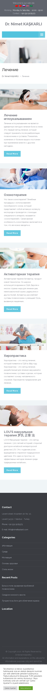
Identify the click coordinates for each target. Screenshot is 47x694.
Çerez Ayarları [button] (10, 688)
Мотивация (7, 558)
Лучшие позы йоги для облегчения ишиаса (20, 601)
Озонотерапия (15, 195)
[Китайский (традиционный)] (16, 6)
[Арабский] (31, 6)
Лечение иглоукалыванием (18, 117)
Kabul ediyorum (25, 688)
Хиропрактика (15, 356)
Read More (12, 154)
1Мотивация (7, 546)
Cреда (4, 552)
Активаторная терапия (22, 274)
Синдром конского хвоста (13, 595)
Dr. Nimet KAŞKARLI (23, 24)
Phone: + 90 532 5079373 (12, 524)
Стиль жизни (7, 569)
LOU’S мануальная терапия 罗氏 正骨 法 (19, 433)
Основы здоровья (10, 563)
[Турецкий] (20, 6)
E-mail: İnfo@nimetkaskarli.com (15, 530)
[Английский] (27, 6)
